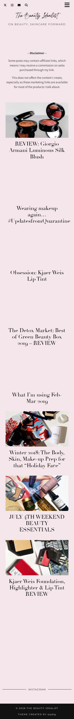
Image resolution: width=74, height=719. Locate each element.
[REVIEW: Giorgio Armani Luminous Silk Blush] (37, 120)
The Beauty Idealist (42, 708)
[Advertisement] (37, 645)
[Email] (19, 5)
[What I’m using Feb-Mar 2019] (37, 371)
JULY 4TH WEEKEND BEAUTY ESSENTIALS (37, 523)
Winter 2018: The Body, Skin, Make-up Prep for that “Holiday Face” (37, 459)
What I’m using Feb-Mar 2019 (37, 398)
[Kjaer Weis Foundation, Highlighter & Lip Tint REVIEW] (37, 557)
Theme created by (37, 714)
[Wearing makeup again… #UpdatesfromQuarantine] (37, 184)
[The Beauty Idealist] (37, 17)
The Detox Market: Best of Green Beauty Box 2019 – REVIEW (36, 336)
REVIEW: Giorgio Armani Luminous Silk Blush (37, 150)
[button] (68, 5)
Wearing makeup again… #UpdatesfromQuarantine (39, 214)
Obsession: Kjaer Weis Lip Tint (37, 275)
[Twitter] (5, 5)
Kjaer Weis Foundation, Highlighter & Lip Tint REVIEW (37, 587)
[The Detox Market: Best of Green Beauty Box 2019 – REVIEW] (37, 306)
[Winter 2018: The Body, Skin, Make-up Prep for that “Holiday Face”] (37, 429)
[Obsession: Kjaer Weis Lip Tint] (37, 248)
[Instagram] (12, 5)
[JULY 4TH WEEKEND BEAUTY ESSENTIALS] (37, 493)
